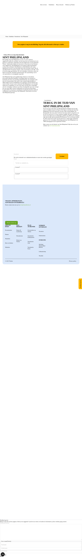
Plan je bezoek (59, 4)
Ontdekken (51, 4)
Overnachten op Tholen (32, 231)
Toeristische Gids (31, 242)
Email (15, 159)
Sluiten (1, 556)
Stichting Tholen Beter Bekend (42, 246)
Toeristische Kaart (31, 248)
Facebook (16, 154)
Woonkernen (17, 36)
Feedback (4, 523)
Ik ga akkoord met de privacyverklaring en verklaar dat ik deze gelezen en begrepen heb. (35, 170)
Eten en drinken (9, 243)
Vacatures (41, 231)
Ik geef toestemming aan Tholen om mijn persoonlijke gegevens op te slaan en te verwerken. (36, 177)
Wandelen (7, 238)
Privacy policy (72, 261)
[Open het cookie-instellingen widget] (3, 554)
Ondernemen (42, 235)
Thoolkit (41, 255)
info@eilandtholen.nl (25, 205)
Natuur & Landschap (19, 231)
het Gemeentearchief (54, 125)
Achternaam (4, 548)
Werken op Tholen (70, 4)
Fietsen (7, 234)
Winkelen (7, 247)
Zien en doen (43, 4)
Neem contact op (11, 222)
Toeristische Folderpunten (31, 236)
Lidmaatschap (42, 251)
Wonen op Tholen (18, 240)
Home (7, 36)
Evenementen (8, 230)
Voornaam (3, 544)
